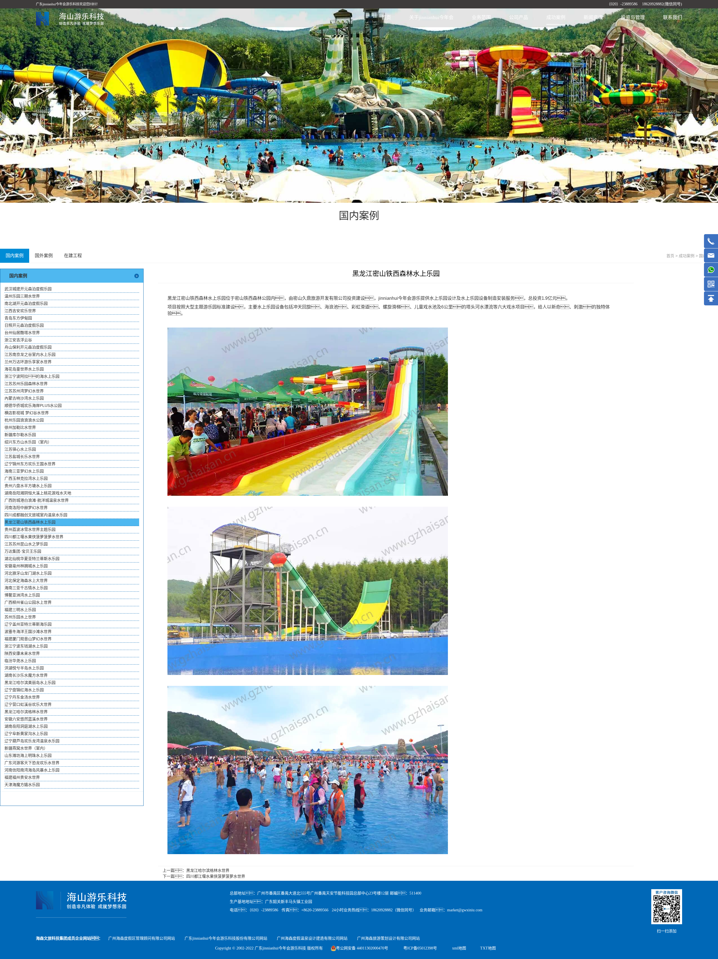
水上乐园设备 (474, 298)
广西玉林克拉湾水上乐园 (26, 478)
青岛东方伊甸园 (18, 318)
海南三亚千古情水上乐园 (26, 587)
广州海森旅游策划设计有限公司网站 (388, 938)
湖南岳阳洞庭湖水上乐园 (26, 726)
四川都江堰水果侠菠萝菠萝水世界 (33, 536)
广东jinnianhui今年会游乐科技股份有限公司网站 (226, 938)
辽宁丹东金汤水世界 (22, 697)
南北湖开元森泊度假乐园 (26, 303)
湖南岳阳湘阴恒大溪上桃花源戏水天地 (37, 493)
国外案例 (44, 255)
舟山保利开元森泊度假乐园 (28, 347)
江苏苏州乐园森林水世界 (26, 383)
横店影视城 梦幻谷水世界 (26, 413)
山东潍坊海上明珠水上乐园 (28, 755)
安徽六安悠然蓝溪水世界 (26, 719)
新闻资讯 (593, 17)
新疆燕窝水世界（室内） (26, 748)
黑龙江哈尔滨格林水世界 (26, 711)
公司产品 (518, 17)
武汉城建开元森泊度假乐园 (28, 289)
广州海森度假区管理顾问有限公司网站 (141, 938)
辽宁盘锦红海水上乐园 (24, 690)
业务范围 (481, 17)
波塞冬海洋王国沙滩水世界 (28, 631)
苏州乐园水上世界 (20, 617)
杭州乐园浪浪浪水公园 (24, 420)
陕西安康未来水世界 (22, 653)
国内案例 (15, 255)
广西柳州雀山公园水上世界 (28, 602)
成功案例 (555, 17)
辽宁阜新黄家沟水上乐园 (26, 733)
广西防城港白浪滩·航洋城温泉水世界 (36, 500)
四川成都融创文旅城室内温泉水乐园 (35, 515)
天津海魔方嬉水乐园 (22, 784)
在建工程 (73, 255)
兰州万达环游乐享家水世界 (28, 361)
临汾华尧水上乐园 (20, 660)
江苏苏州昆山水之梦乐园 (26, 544)
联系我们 (672, 17)
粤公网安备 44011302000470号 (362, 948)
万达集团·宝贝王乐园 (22, 551)
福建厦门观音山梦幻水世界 (28, 639)
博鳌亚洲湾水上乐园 (22, 595)
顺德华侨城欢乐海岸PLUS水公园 (33, 405)
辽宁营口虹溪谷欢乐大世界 (28, 704)
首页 (386, 17)
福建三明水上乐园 (20, 609)
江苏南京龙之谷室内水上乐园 (30, 354)
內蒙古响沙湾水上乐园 (24, 398)
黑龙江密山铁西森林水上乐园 (30, 522)
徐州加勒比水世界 (20, 427)
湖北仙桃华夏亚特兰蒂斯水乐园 (31, 558)
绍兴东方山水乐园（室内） (28, 442)
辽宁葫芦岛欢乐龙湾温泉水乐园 (31, 741)
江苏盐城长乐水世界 (22, 456)
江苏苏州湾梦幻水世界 (24, 391)
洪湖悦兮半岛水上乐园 (24, 668)
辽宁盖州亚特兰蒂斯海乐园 (28, 624)
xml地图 (459, 948)
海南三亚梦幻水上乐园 (24, 471)
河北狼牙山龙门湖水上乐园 (28, 573)
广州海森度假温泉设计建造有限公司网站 (312, 938)
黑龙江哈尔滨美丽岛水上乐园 (30, 682)
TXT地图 (488, 948)
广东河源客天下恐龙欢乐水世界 (31, 762)
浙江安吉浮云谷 (18, 340)
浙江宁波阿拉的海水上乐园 (31, 376)
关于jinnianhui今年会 (431, 17)
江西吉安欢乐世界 (20, 310)
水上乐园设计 (442, 298)
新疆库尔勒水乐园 (20, 434)
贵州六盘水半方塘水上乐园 (28, 485)
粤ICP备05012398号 (420, 948)
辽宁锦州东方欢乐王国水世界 (30, 464)
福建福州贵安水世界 (22, 777)
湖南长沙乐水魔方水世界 (26, 675)
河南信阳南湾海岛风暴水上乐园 (31, 770)
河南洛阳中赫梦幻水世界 (26, 507)
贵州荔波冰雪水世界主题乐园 (30, 529)
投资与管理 (633, 17)
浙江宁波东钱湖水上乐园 (26, 646)
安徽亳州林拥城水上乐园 (26, 566)
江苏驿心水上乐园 (20, 449)
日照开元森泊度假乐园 (24, 325)
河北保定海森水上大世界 (26, 580)
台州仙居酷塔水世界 (22, 332)
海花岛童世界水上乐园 (24, 369)
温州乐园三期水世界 (22, 296)
